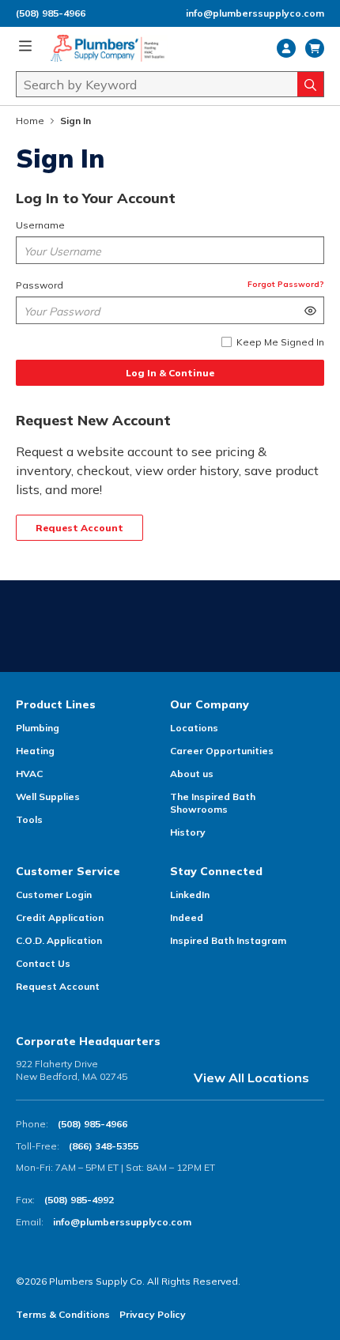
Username (40, 225)
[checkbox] (226, 342)
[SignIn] (286, 48)
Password (39, 285)
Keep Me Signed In (280, 342)
